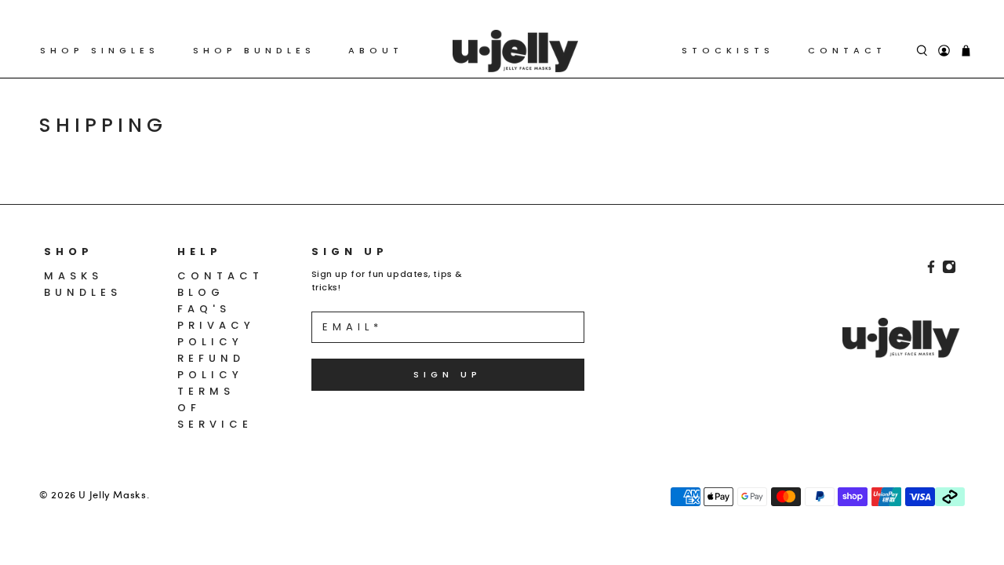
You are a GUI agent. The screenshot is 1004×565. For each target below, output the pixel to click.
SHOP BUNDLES (254, 50)
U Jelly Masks (112, 494)
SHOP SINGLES (99, 50)
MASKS (73, 275)
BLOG (200, 292)
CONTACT (847, 50)
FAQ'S (204, 308)
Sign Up (447, 374)
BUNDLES (83, 292)
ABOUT (375, 50)
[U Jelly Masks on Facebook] (931, 270)
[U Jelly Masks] (515, 51)
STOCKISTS (728, 50)
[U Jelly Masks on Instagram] (949, 270)
